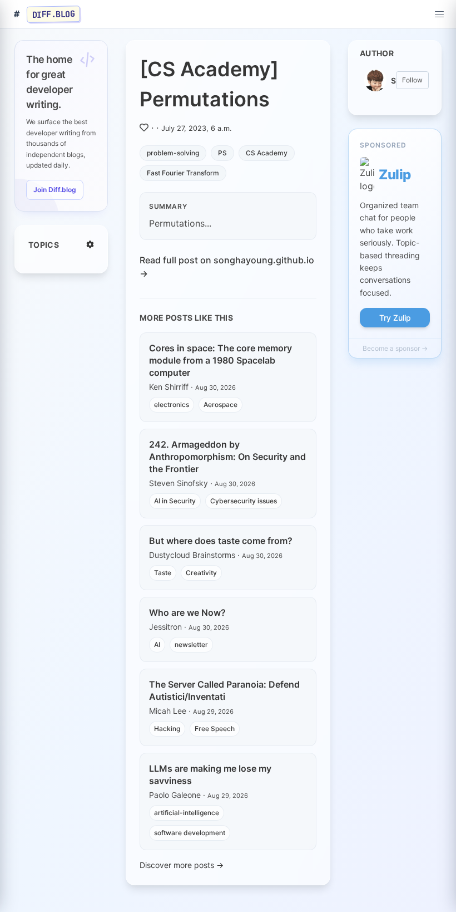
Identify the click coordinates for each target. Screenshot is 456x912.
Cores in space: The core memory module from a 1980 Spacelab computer (220, 360)
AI (157, 644)
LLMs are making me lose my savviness (210, 774)
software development (189, 832)
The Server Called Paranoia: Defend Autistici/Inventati (224, 690)
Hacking (167, 728)
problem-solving (173, 153)
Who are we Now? (187, 612)
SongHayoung (393, 80)
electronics (171, 404)
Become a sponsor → (395, 348)
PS (222, 153)
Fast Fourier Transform (183, 173)
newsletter (191, 644)
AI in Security (175, 501)
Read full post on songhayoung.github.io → (227, 266)
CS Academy (267, 153)
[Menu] (439, 14)
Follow (412, 80)
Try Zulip (395, 317)
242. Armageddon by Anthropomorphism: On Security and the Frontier (227, 456)
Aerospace (220, 404)
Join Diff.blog (54, 189)
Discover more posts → (182, 865)
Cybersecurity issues (243, 501)
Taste (162, 572)
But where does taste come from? (221, 540)
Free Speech (215, 728)
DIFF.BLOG (53, 14)
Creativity (201, 572)
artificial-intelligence (186, 812)
